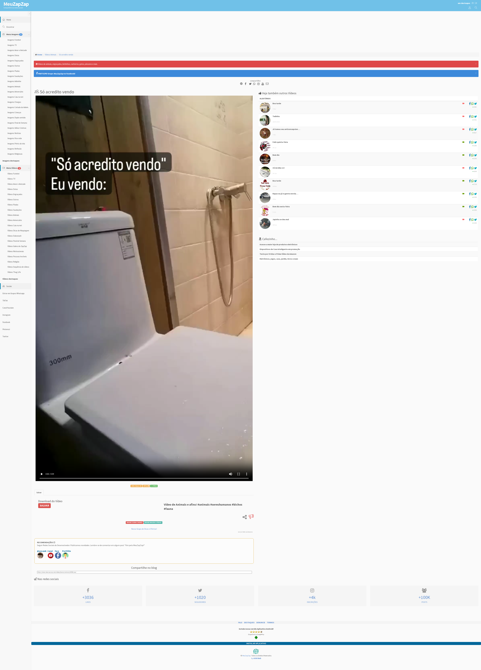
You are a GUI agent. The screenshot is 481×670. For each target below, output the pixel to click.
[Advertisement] (256, 31)
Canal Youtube (8, 308)
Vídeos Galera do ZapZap (17, 246)
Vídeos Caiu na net (15, 225)
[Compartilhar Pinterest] (241, 84)
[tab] (39, 492)
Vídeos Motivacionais (16, 251)
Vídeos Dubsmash (14, 236)
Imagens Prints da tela (16, 143)
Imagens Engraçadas (16, 60)
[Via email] (267, 84)
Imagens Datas (13, 55)
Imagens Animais (14, 86)
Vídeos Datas (13, 189)
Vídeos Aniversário (15, 220)
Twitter (5, 336)
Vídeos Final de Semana (17, 241)
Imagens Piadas (14, 71)
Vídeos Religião (13, 262)
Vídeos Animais (13, 215)
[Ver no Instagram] (258, 84)
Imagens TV (12, 45)
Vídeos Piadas (13, 204)
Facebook (6, 322)
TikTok (5, 300)
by (256, 658)
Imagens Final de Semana (17, 123)
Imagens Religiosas (15, 154)
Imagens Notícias (14, 133)
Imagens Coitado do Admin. (18, 107)
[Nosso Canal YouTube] (263, 84)
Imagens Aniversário (15, 91)
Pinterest (6, 329)
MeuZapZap (246, 656)
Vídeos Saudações (15, 210)
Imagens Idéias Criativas (17, 128)
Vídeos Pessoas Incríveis (17, 256)
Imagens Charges (14, 102)
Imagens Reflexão (15, 149)
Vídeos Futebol (13, 173)
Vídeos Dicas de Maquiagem (18, 230)
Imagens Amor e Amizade (17, 50)
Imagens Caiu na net (15, 97)
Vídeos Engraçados (15, 194)
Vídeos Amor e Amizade (16, 184)
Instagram (6, 315)
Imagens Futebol (14, 40)
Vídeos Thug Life (14, 272)
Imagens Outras (14, 66)
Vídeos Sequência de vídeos (18, 267)
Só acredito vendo (66, 54)
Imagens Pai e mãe (15, 138)
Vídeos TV (11, 179)
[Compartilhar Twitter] (251, 84)
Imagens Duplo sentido (17, 117)
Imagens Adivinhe (14, 81)
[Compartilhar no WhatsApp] (255, 84)
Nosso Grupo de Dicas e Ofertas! (144, 529)
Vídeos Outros (13, 199)
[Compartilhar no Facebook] (246, 84)
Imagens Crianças (14, 112)
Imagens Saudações (15, 76)
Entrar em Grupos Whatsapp (13, 293)
